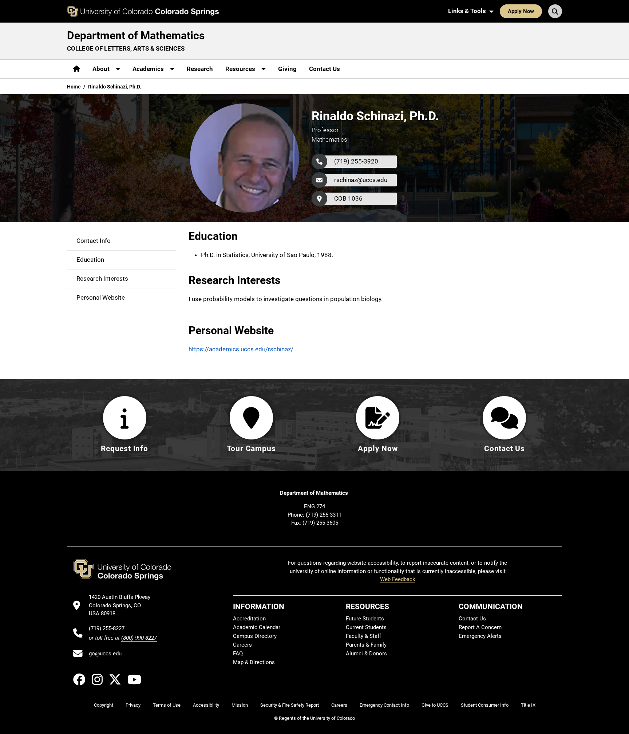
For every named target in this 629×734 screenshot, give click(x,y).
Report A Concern (480, 627)
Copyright (103, 705)
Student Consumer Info (485, 705)
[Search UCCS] (555, 11)
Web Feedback (397, 579)
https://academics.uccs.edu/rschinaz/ (241, 349)
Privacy (133, 705)
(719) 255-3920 (356, 161)
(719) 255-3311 (323, 515)
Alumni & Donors (366, 653)
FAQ (238, 653)
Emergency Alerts (480, 636)
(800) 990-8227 (139, 638)
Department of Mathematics (136, 35)
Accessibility (206, 705)
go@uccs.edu (105, 653)
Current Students (366, 627)
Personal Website (100, 297)
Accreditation (249, 618)
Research (200, 68)
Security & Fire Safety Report (289, 705)
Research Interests (102, 278)
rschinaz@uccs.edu (360, 180)
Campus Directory (255, 636)
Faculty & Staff (363, 636)
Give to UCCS (435, 705)
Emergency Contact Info (384, 705)
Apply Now (521, 11)
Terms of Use (167, 705)
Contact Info (93, 240)
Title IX (528, 705)
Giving (287, 68)
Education (90, 259)
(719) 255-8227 (106, 628)
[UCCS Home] (143, 11)
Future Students (365, 618)
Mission (240, 705)
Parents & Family (366, 645)
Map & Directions (254, 662)
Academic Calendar (256, 627)
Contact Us (324, 68)
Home (74, 87)
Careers (242, 645)
